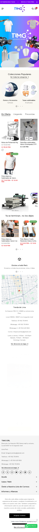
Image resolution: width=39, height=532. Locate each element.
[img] (30, 392)
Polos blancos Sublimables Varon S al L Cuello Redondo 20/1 (10, 240)
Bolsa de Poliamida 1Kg (10, 142)
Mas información (19, 527)
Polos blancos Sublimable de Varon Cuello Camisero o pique (9, 177)
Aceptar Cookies (19, 515)
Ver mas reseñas (19, 429)
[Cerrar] (37, 2)
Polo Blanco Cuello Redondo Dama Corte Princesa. (28, 240)
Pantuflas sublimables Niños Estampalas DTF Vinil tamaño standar (28, 143)
